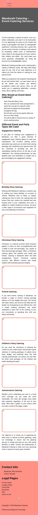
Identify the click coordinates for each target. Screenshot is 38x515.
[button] (28, 4)
